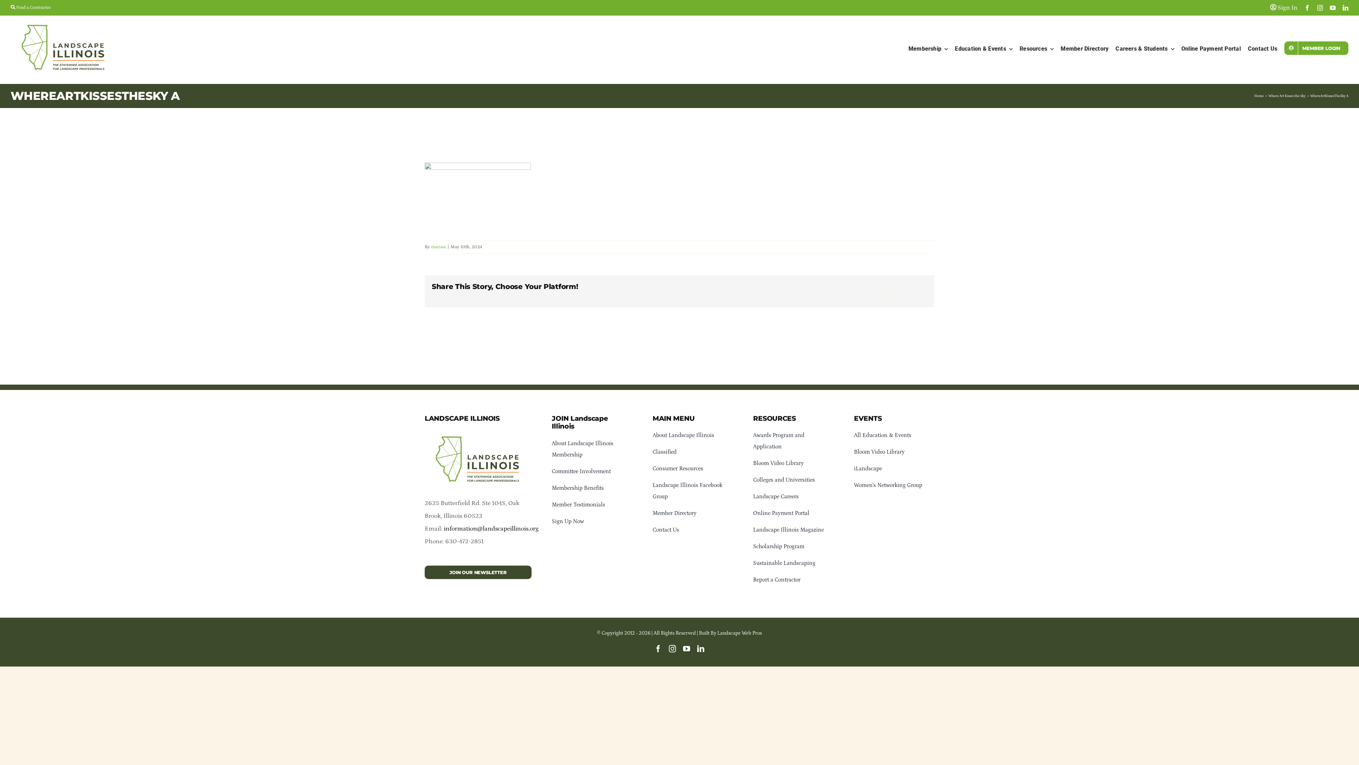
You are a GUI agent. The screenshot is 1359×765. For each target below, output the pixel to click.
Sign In (1286, 7)
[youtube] (1333, 8)
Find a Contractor (33, 7)
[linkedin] (1345, 8)
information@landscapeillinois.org (491, 528)
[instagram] (1320, 8)
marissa (438, 247)
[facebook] (1307, 8)
